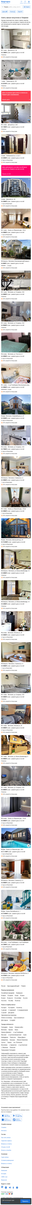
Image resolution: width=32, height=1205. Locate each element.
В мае (16, 995)
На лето (25, 998)
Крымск (11, 1030)
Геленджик (4, 1027)
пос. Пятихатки (17, 1042)
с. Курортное (13, 1045)
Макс (2, 1187)
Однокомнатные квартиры (8, 1015)
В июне (22, 995)
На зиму (10, 1000)
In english (12, 1020)
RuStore (17, 1119)
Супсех (3, 1042)
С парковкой (12, 1010)
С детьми (4, 1010)
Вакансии (4, 1180)
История (3, 1173)
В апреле (10, 995)
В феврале (19, 993)
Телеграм (10, 1187)
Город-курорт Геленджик (8, 1050)
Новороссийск (19, 1027)
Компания (4, 1170)
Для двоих (11, 1012)
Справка (3, 1127)
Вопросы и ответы (6, 1144)
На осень (4, 1000)
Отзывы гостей (5, 1147)
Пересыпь (13, 1037)
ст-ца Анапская (22, 1045)
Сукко (24, 1035)
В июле (3, 998)
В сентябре (18, 998)
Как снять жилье (6, 1137)
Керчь (16, 1030)
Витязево (4, 1030)
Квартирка (6, 2)
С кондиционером (22, 1010)
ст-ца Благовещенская (14, 1035)
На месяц (19, 1007)
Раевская (12, 1047)
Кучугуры (12, 1040)
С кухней (3, 1012)
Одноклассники (13, 1187)
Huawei (6, 1119)
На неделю (11, 1007)
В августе (10, 998)
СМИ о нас (4, 1177)
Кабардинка (4, 1037)
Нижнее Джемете (6, 1032)
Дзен (17, 1187)
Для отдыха (4, 1020)
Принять (25, 1201)
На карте (3, 1007)
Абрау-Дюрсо (21, 1037)
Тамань (9, 1042)
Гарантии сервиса (6, 1141)
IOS (6, 1115)
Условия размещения (7, 1160)
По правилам (6, 1201)
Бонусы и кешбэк (6, 1150)
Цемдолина (4, 1040)
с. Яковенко (4, 1047)
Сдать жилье (5, 1157)
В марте (3, 995)
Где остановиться (19, 1017)
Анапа (11, 1027)
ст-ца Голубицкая (18, 1032)
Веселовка (4, 1045)
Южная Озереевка (22, 1040)
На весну (17, 1000)
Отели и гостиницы (6, 1017)
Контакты (4, 1130)
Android (17, 1115)
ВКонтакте (6, 1187)
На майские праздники (7, 993)
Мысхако (3, 1035)
